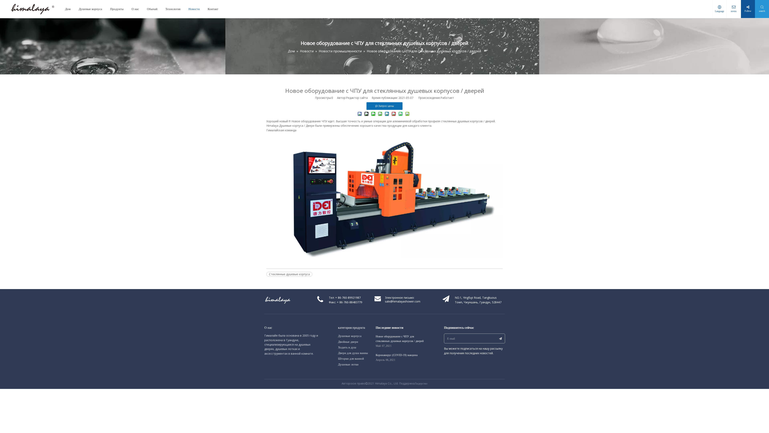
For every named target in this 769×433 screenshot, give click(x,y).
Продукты (117, 9)
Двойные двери (348, 341)
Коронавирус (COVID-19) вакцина (397, 355)
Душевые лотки (348, 364)
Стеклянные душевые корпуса (289, 274)
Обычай (152, 9)
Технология (172, 9)
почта (734, 11)
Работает (447, 98)
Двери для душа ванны (353, 353)
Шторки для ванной (351, 358)
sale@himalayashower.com (402, 301)
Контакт (213, 9)
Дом (68, 9)
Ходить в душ (347, 347)
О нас (135, 9)
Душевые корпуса (90, 9)
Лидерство (421, 383)
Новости (194, 9)
